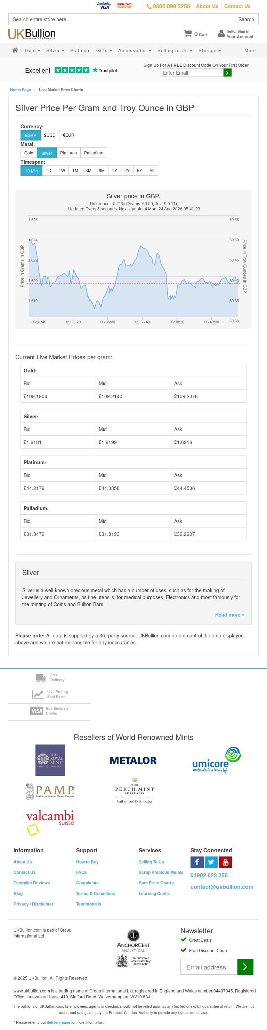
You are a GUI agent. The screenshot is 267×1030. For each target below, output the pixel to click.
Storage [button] (208, 50)
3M (88, 170)
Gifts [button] (103, 50)
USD (51, 135)
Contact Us (237, 5)
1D (48, 170)
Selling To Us (151, 862)
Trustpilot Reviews (32, 882)
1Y (114, 170)
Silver (46, 153)
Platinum (68, 152)
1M (75, 170)
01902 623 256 (209, 875)
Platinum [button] (80, 50)
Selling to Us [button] (173, 50)
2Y (127, 170)
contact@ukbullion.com (222, 887)
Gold (28, 152)
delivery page (58, 1022)
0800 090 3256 (171, 6)
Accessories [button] (133, 50)
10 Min (31, 171)
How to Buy (87, 862)
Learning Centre (155, 893)
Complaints (87, 882)
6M (102, 170)
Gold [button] (31, 50)
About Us (207, 5)
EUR (69, 135)
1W (62, 170)
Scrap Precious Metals (161, 872)
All (151, 170)
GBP (31, 135)
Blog (18, 893)
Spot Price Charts (156, 882)
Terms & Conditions (95, 893)
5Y (139, 170)
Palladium (93, 152)
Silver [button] (54, 50)
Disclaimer (43, 904)
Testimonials (88, 904)
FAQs (81, 872)
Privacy (21, 904)
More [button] (250, 50)
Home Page (20, 89)
